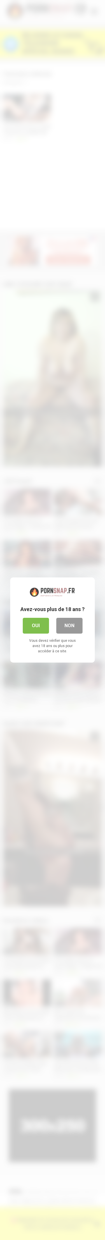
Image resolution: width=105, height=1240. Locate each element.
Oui (36, 625)
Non (69, 625)
